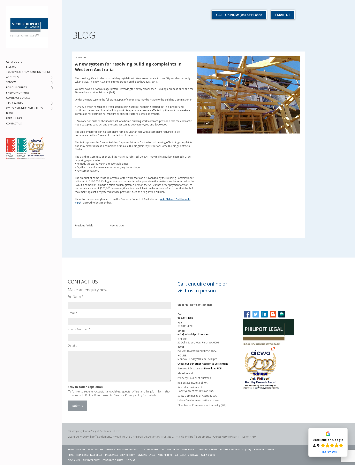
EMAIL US (282, 15)
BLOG (9, 113)
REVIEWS (11, 67)
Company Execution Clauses (122, 449)
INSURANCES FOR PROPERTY (120, 454)
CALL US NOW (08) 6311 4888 (239, 15)
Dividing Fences (146, 454)
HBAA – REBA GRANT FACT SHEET (85, 454)
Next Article (117, 225)
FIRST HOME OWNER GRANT (181, 449)
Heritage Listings (264, 449)
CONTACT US (14, 123)
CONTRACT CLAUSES (18, 98)
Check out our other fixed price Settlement (203, 363)
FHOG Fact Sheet (208, 449)
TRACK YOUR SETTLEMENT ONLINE (85, 449)
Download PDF (212, 368)
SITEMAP (130, 460)
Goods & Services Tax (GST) (235, 449)
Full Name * (75, 297)
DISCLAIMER (74, 460)
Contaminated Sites (152, 449)
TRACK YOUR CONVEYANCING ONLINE (28, 72)
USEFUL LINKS (14, 118)
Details (72, 345)
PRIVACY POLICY (91, 460)
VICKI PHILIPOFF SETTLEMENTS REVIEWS (178, 454)
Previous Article (84, 225)
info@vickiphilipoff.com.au (193, 334)
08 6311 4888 (185, 318)
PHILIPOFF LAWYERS (17, 92)
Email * (72, 313)
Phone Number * (79, 329)
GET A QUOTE (14, 61)
